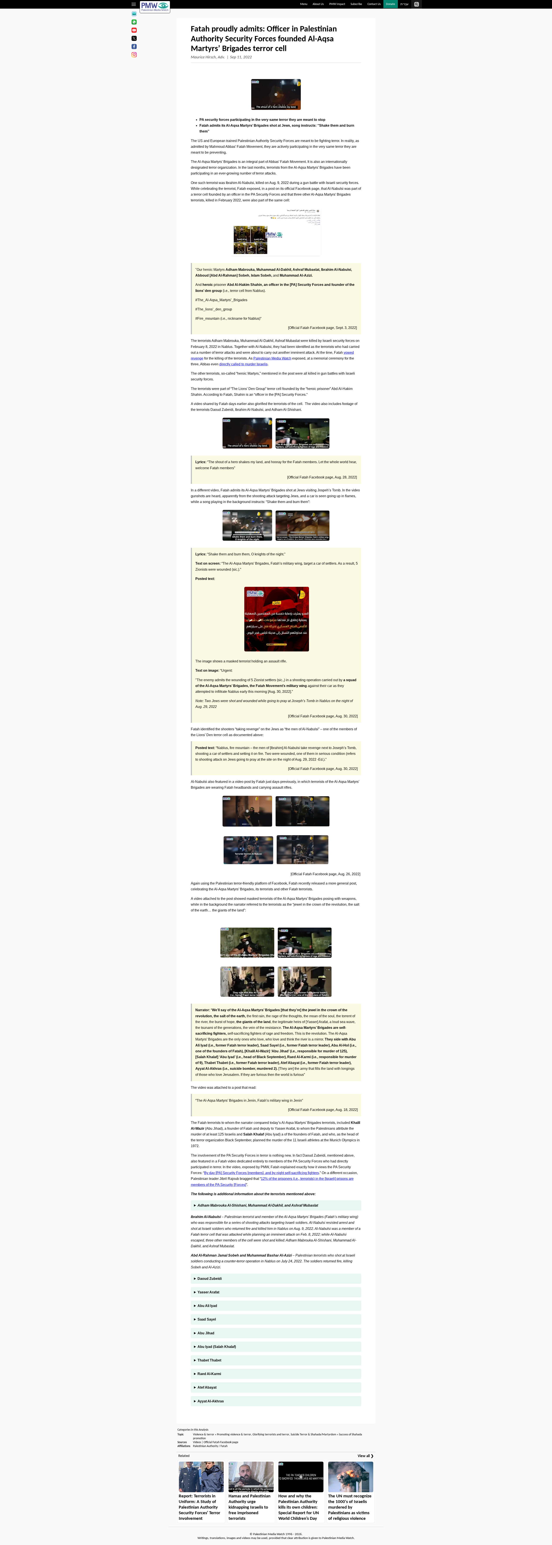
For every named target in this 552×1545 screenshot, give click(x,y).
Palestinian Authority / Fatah (210, 1446)
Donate (390, 4)
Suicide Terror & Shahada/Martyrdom (313, 1434)
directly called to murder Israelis (243, 364)
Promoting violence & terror (234, 1434)
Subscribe (356, 4)
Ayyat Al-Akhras (211, 1401)
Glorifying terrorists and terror (270, 1434)
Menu (303, 4)
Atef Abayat (207, 1387)
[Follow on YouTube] (134, 31)
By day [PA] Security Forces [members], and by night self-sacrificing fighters (261, 1173)
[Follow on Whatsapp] (134, 23)
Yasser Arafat (208, 1292)
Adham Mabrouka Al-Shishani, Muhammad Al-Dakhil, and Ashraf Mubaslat (258, 1205)
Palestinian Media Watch (272, 358)
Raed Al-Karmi (209, 1374)
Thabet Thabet (209, 1360)
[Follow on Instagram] (134, 55)
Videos (197, 1442)
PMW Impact (337, 4)
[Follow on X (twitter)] (134, 39)
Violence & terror (203, 1434)
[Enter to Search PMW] (416, 4)
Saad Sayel (207, 1319)
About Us (318, 4)
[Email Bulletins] (134, 14)
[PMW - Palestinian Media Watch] (155, 7)
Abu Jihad (206, 1333)
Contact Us (374, 4)
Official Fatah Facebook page (221, 1442)
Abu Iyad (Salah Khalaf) (217, 1347)
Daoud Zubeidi (210, 1278)
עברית (404, 4)
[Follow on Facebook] (134, 47)
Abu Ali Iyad (207, 1306)
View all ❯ (366, 1456)
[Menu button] (134, 4)
